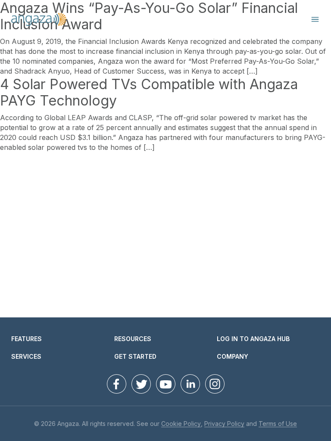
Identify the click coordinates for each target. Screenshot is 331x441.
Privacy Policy (224, 424)
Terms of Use (278, 424)
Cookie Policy (181, 424)
